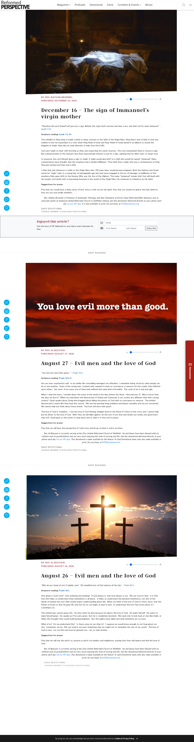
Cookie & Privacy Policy (124, 738)
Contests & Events (128, 4)
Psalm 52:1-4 (65, 378)
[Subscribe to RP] (7, 208)
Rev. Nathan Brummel (59, 97)
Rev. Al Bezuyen (55, 350)
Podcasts (80, 4)
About (148, 4)
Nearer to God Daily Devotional (68, 211)
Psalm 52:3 (78, 373)
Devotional (96, 4)
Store (110, 4)
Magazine (63, 4)
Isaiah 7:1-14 (65, 134)
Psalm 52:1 (129, 585)
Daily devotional (51, 208)
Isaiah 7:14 (46, 129)
